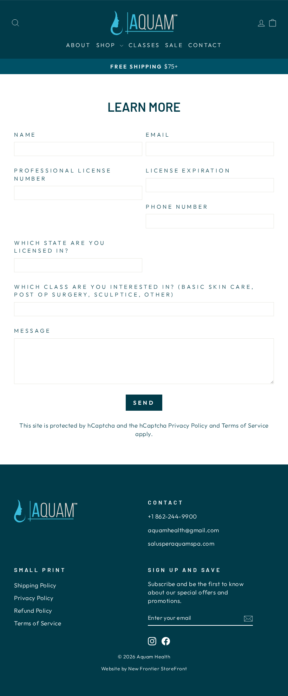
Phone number (177, 206)
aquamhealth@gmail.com (183, 530)
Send (144, 402)
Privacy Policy (188, 425)
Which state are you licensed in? (60, 246)
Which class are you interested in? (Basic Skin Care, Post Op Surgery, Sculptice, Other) (134, 290)
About (78, 44)
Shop (107, 44)
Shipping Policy (35, 585)
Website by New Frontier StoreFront (144, 668)
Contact (205, 44)
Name (25, 134)
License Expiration (188, 170)
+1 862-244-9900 (172, 516)
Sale (174, 44)
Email (158, 134)
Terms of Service (245, 425)
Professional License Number (63, 174)
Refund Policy (33, 610)
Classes (144, 44)
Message (32, 330)
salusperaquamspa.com (181, 543)
